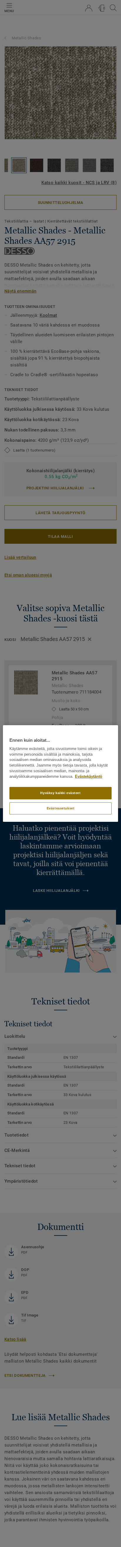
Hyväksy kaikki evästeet (60, 793)
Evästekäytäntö (88, 777)
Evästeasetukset (61, 808)
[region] (60, 773)
